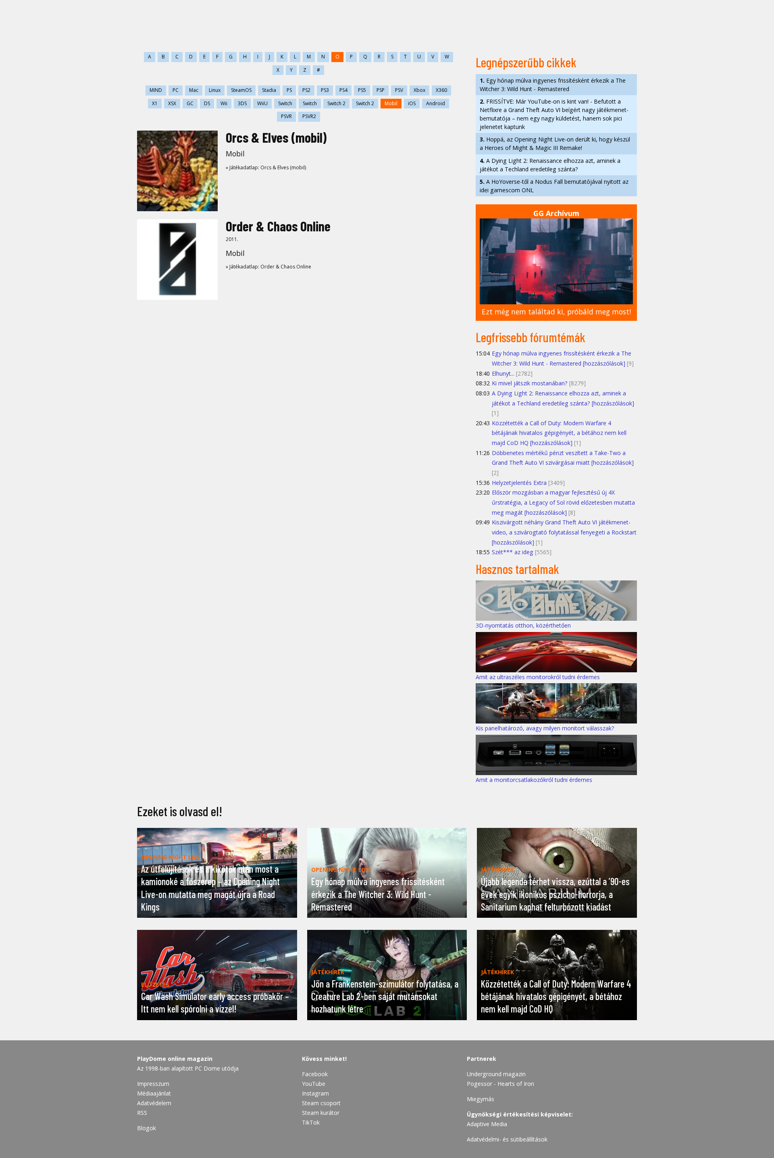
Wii (224, 103)
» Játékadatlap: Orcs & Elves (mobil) (266, 167)
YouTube (313, 1083)
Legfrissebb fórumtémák (530, 337)
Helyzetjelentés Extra (519, 482)
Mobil (391, 103)
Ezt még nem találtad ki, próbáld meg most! (556, 311)
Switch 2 (336, 103)
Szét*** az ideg (512, 552)
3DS (242, 103)
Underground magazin (496, 1074)
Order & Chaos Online (278, 226)
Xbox (419, 90)
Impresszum (153, 1083)
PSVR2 (309, 116)
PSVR (286, 116)
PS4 (343, 90)
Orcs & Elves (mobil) (276, 137)
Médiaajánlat (154, 1093)
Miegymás (480, 1099)
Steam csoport (321, 1103)
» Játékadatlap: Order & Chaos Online (268, 266)
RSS (142, 1112)
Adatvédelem (154, 1103)
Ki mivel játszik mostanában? (530, 383)
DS (207, 103)
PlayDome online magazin (174, 1058)
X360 (441, 90)
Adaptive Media (487, 1124)
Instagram (315, 1093)
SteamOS (241, 90)
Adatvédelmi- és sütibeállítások (507, 1139)
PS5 (362, 90)
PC (176, 90)
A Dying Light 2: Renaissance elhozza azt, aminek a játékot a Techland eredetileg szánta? (550, 165)
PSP (381, 90)
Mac (193, 90)
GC (190, 103)
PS (289, 90)
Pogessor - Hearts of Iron (500, 1083)
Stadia (269, 90)
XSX (172, 103)
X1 (155, 103)
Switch (285, 103)
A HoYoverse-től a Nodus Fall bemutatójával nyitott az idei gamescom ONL (554, 186)
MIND (156, 90)
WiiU (262, 103)
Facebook (315, 1074)
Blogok (146, 1128)
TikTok (311, 1122)
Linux (215, 90)
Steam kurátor (320, 1112)
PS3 (325, 90)
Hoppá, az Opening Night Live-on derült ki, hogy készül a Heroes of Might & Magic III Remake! (555, 143)
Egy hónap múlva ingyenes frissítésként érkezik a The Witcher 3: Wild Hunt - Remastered (553, 85)
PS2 (306, 90)
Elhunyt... (503, 373)
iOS (412, 103)
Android (435, 103)
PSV (399, 90)
